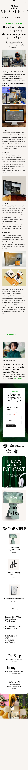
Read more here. (18, 378)
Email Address (10, 415)
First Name (9, 420)
